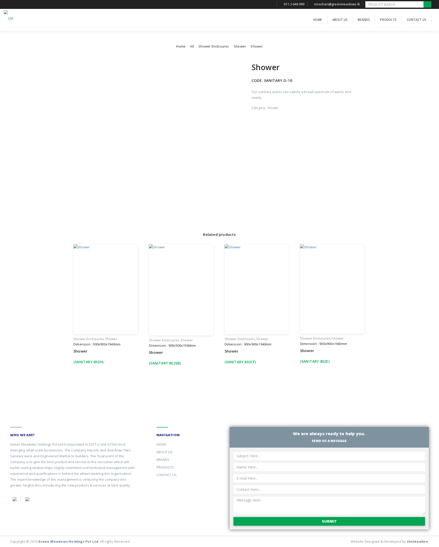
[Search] (427, 4)
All (192, 46)
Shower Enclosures (213, 46)
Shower (240, 46)
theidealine (417, 541)
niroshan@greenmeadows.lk (337, 4)
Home (180, 46)
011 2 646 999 (294, 4)
